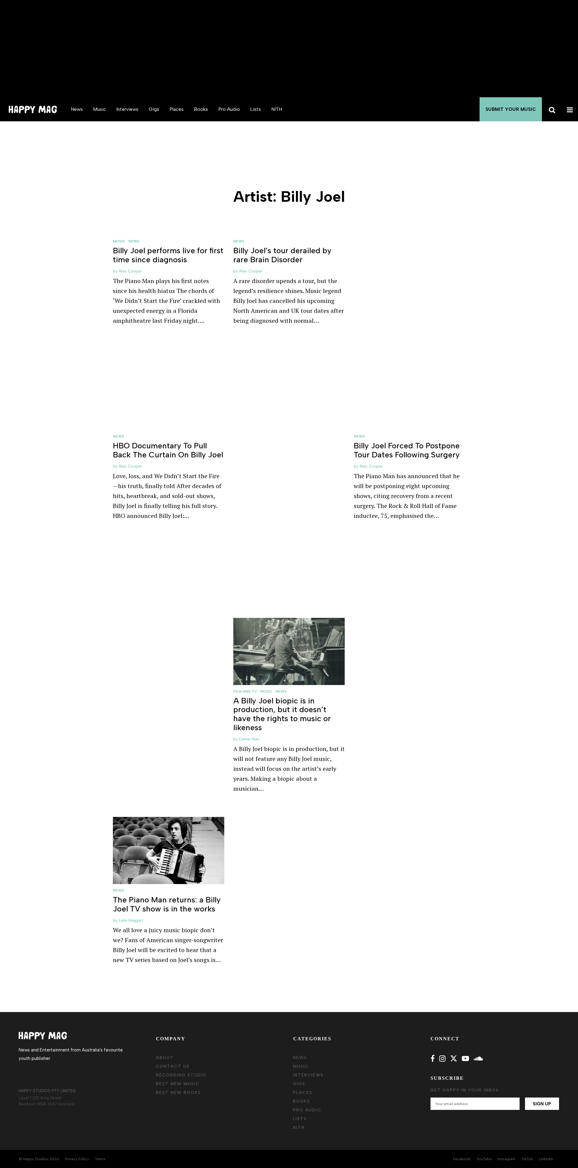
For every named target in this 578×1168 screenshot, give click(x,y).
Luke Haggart (131, 920)
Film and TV (245, 691)
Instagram (506, 1159)
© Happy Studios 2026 (39, 1159)
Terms (100, 1159)
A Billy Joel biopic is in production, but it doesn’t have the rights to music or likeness (282, 714)
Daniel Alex (249, 739)
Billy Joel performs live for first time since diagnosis (168, 255)
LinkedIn (546, 1159)
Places (176, 109)
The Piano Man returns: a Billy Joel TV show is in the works (167, 904)
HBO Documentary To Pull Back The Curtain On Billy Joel (168, 450)
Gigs (154, 109)
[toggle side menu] (569, 109)
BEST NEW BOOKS (178, 1092)
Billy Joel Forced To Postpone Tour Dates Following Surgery (407, 450)
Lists (255, 109)
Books (201, 109)
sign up (542, 1104)
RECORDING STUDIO (181, 1075)
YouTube (484, 1159)
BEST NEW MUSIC (178, 1083)
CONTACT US (173, 1066)
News (77, 109)
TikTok (527, 1159)
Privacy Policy (77, 1159)
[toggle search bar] (551, 109)
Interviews (127, 109)
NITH (276, 109)
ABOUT (165, 1057)
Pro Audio (229, 109)
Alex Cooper (130, 271)
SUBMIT (511, 109)
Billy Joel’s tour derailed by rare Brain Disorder (282, 255)
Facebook (461, 1159)
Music (99, 109)
